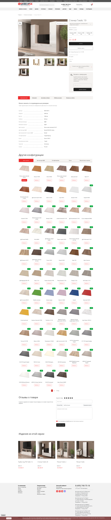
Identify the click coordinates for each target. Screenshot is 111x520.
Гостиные (43, 9)
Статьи (38, 492)
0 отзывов (75, 29)
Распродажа (89, 9)
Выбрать (37, 180)
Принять (9, 518)
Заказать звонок (66, 5)
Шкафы (36, 9)
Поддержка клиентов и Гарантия (70, 1)
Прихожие (57, 9)
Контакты (91, 1)
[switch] (57, 421)
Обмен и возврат (41, 491)
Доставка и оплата (44, 1)
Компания (31, 1)
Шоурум (25, 1)
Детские (64, 9)
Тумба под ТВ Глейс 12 (25, 462)
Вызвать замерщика (83, 1)
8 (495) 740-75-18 (65, 4)
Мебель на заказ (23, 9)
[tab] (24, 97)
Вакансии (20, 491)
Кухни (30, 9)
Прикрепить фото (88, 405)
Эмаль (75, 9)
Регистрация (59, 487)
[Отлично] (65, 398)
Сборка (38, 490)
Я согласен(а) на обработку (71, 421)
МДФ (70, 9)
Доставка (39, 488)
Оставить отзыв (60, 425)
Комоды (81, 9)
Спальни (50, 9)
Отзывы (37, 1)
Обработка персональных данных (64, 488)
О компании (21, 485)
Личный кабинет (61, 485)
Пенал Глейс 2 (61, 462)
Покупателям (59, 1)
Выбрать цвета (81, 48)
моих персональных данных (77, 421)
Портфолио (52, 1)
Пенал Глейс (80, 462)
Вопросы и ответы (41, 494)
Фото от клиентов (22, 487)
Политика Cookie (67, 518)
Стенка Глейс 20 (43, 462)
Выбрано (24, 180)
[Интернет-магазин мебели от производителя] (25, 3)
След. (57, 390)
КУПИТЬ (81, 43)
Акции (20, 1)
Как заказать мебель (41, 487)
